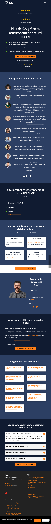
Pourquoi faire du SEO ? (33, 480)
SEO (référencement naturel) (34, 242)
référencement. (9, 257)
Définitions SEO (31, 490)
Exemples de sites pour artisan (14, 214)
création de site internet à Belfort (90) (35, 124)
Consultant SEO (31, 487)
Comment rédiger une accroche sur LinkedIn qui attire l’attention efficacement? (14, 388)
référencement (36, 107)
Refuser (45, 520)
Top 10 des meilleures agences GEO (13, 502)
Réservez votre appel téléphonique (26, 56)
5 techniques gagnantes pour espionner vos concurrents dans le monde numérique (14, 408)
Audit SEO (30, 485)
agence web (35, 320)
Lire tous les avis (25, 176)
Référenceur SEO (31, 489)
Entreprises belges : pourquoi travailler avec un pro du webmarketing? (13, 378)
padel (32, 299)
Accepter (37, 520)
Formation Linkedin (32, 494)
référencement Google (33, 335)
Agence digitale (31, 492)
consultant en (22, 340)
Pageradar (29, 89)
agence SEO (20, 320)
